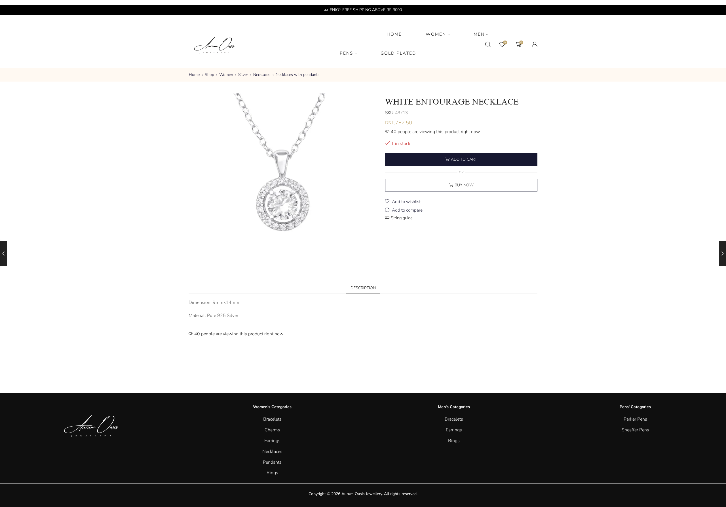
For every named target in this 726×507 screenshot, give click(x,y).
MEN (479, 34)
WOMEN (436, 34)
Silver (243, 74)
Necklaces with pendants (298, 74)
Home (194, 74)
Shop (209, 74)
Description (363, 288)
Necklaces (262, 74)
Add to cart (464, 159)
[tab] (363, 288)
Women (226, 74)
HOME (394, 34)
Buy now (464, 185)
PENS (346, 53)
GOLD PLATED (398, 53)
